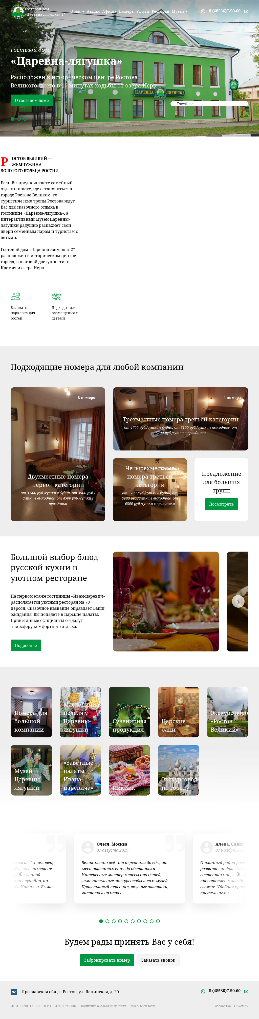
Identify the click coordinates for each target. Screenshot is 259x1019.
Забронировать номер (107, 960)
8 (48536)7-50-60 (225, 11)
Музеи (178, 11)
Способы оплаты (142, 1006)
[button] (12, 119)
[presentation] (238, 601)
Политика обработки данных (103, 1006)
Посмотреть (221, 504)
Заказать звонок (158, 960)
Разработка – (230, 1006)
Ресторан (160, 11)
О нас (76, 11)
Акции (93, 11)
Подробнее (26, 100)
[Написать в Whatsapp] (203, 10)
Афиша (109, 11)
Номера (126, 11)
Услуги (142, 11)
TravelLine (185, 103)
